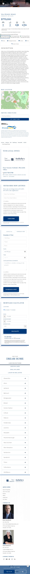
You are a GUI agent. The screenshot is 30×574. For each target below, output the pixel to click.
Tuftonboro (7, 467)
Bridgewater (7, 398)
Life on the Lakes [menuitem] (6, 491)
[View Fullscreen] (3, 98)
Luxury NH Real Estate (15, 372)
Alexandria (7, 378)
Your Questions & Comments (10, 260)
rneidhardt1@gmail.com (8, 549)
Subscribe (11, 218)
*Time (4, 254)
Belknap (15, 142)
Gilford (6, 413)
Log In (20, 571)
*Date (4, 248)
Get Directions (15, 119)
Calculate (15, 331)
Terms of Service (14, 294)
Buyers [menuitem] (4, 493)
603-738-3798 (8, 173)
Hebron (6, 418)
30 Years (7, 309)
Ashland (6, 388)
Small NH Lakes (15, 369)
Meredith (20, 142)
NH (10, 142)
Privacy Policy (14, 213)
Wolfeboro (7, 472)
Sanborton (7, 452)
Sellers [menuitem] (4, 495)
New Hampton (8, 447)
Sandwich (7, 457)
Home (2, 142)
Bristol (6, 403)
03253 (24, 142)
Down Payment (7, 319)
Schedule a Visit (21, 231)
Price (4, 314)
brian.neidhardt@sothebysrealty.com (10, 524)
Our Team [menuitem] (5, 499)
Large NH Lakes (15, 366)
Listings (7, 142)
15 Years (13, 309)
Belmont (6, 393)
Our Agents (11, 176)
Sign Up (8, 571)
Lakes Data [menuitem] (5, 497)
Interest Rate (6, 324)
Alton (5, 383)
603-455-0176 (6, 547)
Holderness (7, 423)
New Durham (8, 442)
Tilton (5, 462)
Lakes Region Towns (15, 363)
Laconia (6, 427)
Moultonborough (9, 437)
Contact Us (5, 176)
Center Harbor (8, 408)
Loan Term (6, 306)
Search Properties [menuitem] (6, 489)
